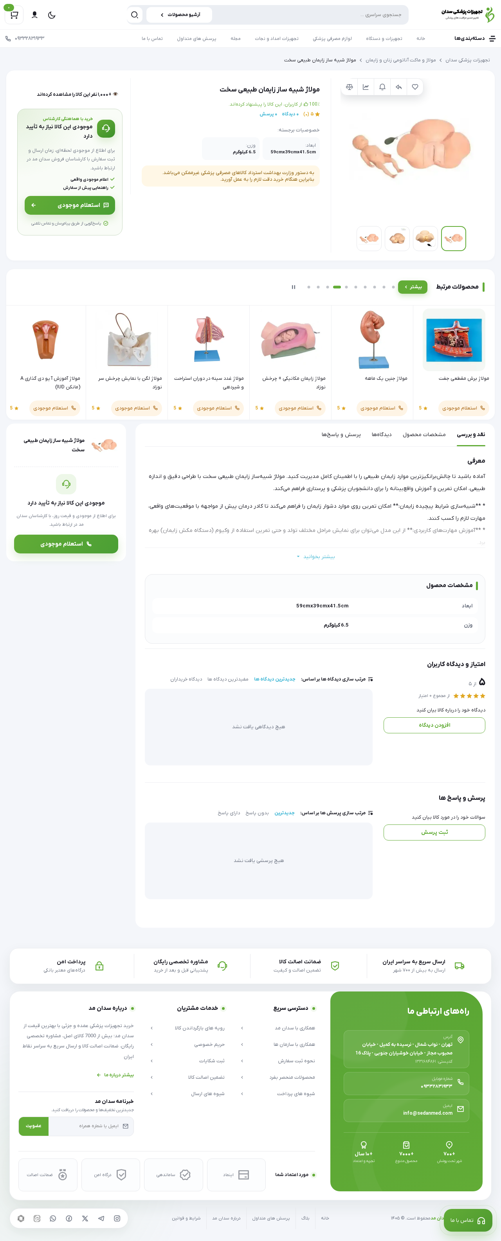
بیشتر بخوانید (319, 556)
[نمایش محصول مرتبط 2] (318, 287)
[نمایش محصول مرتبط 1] (309, 287)
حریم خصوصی (209, 1044)
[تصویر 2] (425, 238)
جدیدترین (284, 813)
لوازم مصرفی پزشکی (332, 39)
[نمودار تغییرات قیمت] (365, 87)
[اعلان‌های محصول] (382, 87)
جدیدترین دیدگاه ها (275, 679)
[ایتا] (37, 1218)
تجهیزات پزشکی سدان (467, 60)
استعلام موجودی (79, 205)
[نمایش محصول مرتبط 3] (327, 287)
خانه (420, 39)
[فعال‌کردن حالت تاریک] (51, 14)
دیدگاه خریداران (186, 679)
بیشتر (416, 287)
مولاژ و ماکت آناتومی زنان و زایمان (401, 60)
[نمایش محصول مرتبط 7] (365, 287)
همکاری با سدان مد (295, 1028)
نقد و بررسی (471, 434)
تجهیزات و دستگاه (384, 39)
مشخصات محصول (424, 434)
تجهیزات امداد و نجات (277, 39)
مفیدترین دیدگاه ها (228, 679)
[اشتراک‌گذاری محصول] (398, 87)
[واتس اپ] (53, 1218)
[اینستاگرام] (117, 1218)
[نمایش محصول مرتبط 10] (393, 287)
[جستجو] (134, 15)
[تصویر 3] (397, 238)
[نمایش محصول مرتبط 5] (346, 287)
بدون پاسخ (257, 813)
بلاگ (305, 1218)
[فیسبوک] (69, 1218)
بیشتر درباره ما (119, 1075)
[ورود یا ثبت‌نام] (34, 14)
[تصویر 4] (369, 238)
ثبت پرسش (434, 832)
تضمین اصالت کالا (206, 1077)
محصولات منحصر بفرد (292, 1077)
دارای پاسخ (229, 813)
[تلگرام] (101, 1218)
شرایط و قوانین (186, 1218)
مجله (236, 39)
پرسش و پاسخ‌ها (341, 434)
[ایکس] (85, 1218)
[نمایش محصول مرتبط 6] (355, 287)
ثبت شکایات (212, 1061)
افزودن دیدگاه (435, 725)
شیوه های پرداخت (296, 1093)
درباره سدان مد (226, 1218)
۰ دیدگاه (290, 114)
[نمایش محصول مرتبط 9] (384, 287)
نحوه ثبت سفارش (296, 1061)
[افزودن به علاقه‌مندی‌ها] (415, 87)
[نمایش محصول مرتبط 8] (374, 287)
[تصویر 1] (453, 238)
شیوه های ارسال (208, 1093)
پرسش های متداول (196, 39)
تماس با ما (152, 39)
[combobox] (268, 15)
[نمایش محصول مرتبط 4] (337, 287)
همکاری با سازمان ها (294, 1044)
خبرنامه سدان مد (114, 1101)
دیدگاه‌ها (382, 434)
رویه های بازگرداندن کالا (200, 1028)
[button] (411, 149)
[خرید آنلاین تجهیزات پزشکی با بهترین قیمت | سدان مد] (459, 14)
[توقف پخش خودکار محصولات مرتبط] (293, 287)
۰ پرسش (268, 114)
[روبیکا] (21, 1218)
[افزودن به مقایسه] (349, 87)
